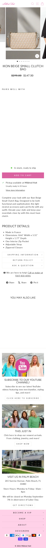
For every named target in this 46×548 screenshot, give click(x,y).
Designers (22, 531)
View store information (15, 190)
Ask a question (23, 265)
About (22, 525)
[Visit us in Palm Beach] (23, 462)
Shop (22, 519)
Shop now (23, 444)
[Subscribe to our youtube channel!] (23, 365)
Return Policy (23, 260)
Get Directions (23, 505)
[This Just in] (23, 416)
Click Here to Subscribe (23, 398)
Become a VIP (22, 513)
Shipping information (23, 255)
